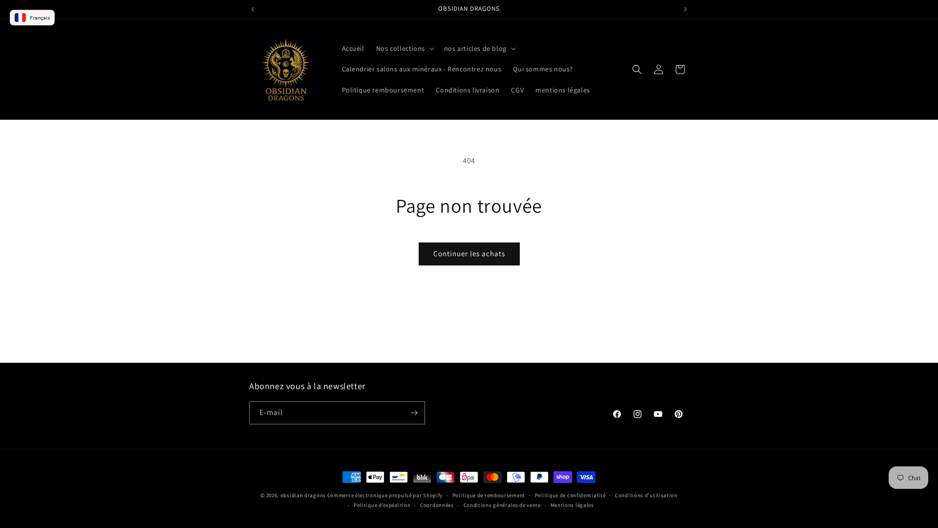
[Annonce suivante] (685, 9)
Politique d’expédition (382, 505)
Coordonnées (437, 505)
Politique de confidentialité (570, 495)
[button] (404, 48)
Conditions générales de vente (502, 505)
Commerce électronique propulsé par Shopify (385, 495)
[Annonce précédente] (252, 9)
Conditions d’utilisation (646, 495)
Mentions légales (572, 505)
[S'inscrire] (414, 412)
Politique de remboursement (488, 495)
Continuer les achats (469, 253)
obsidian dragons (303, 495)
